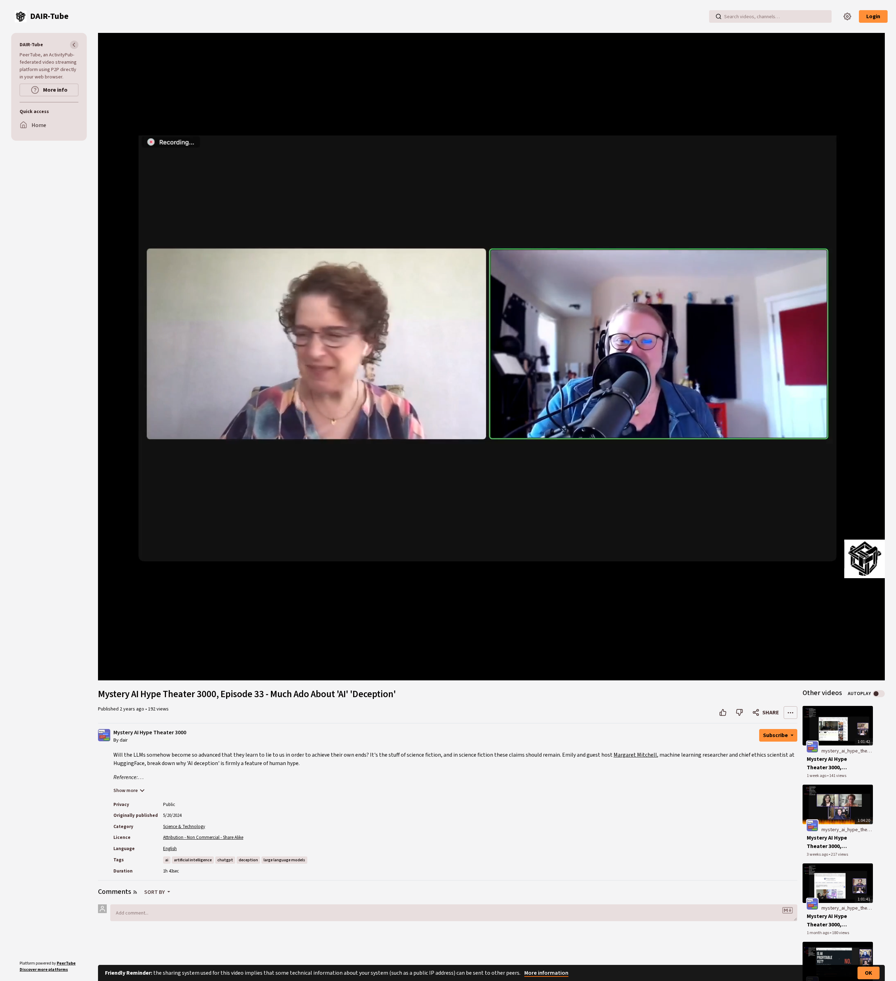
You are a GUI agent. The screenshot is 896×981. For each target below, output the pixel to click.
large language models (284, 860)
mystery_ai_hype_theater (848, 751)
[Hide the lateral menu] (74, 45)
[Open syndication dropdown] (135, 892)
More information (546, 973)
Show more (125, 790)
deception (248, 860)
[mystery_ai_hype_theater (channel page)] (812, 746)
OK (868, 973)
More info (55, 90)
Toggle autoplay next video (879, 693)
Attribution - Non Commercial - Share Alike (203, 837)
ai (166, 860)
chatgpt (225, 860)
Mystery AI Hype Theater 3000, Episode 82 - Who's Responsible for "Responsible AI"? (830, 842)
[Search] (718, 16)
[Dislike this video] (739, 712)
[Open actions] (790, 712)
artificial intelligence (193, 860)
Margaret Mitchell (635, 755)
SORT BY (155, 892)
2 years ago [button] (132, 709)
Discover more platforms (44, 970)
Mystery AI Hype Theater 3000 (149, 732)
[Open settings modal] (847, 16)
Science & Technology (184, 827)
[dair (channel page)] (104, 734)
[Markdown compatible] (787, 910)
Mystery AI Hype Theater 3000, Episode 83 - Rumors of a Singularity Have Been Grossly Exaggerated (832, 763)
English (170, 849)
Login (873, 16)
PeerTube (66, 963)
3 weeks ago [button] (818, 854)
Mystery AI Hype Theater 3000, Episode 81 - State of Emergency (829, 920)
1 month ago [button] (818, 933)
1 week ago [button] (817, 776)
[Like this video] (723, 712)
